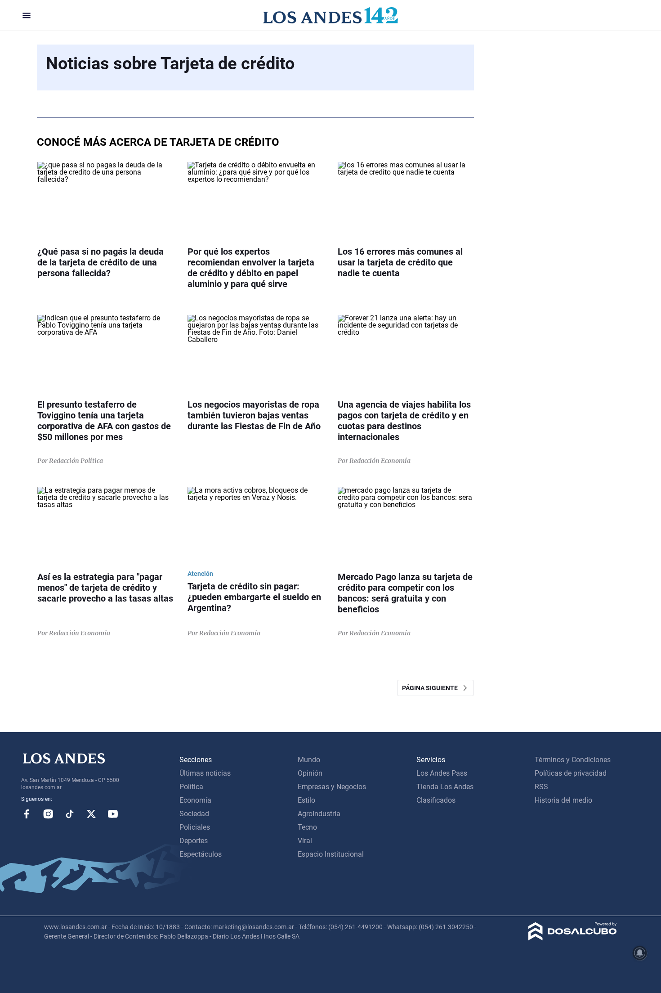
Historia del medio (563, 800)
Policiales (194, 827)
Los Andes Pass (441, 773)
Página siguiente (432, 688)
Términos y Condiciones (573, 759)
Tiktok (69, 814)
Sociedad (194, 813)
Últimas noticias (205, 773)
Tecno (307, 827)
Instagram (48, 814)
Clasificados (436, 800)
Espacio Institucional (331, 854)
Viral (305, 840)
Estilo (306, 800)
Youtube (112, 814)
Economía (195, 800)
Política (191, 786)
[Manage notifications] (640, 953)
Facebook (26, 814)
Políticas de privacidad (571, 773)
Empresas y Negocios (332, 786)
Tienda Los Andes (444, 786)
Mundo (309, 759)
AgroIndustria (319, 813)
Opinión (310, 773)
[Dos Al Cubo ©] (572, 938)
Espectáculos (200, 854)
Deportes (193, 840)
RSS (541, 786)
